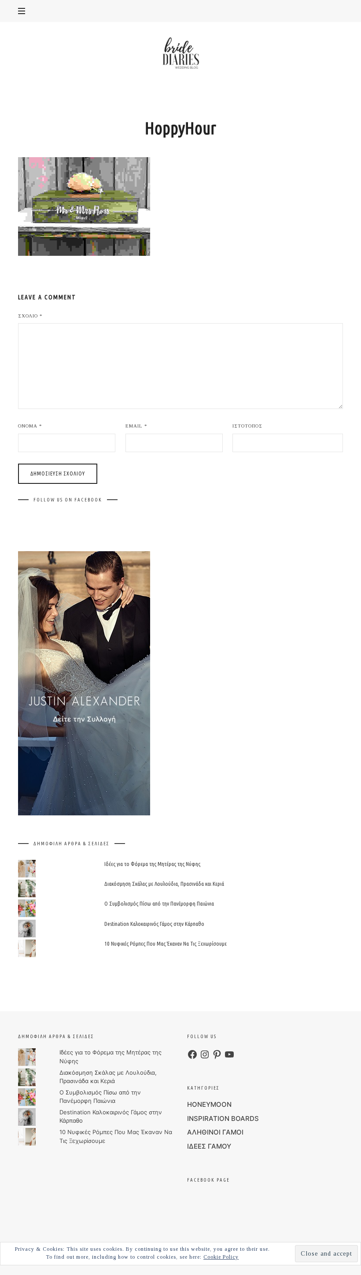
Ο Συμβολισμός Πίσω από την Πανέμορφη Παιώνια (159, 904)
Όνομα (30, 425)
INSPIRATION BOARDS (223, 1118)
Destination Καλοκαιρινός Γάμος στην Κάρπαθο (154, 924)
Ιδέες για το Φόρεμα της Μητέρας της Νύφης (152, 864)
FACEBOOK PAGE (208, 1180)
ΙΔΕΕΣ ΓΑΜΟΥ (209, 1146)
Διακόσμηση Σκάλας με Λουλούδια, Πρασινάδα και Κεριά (164, 884)
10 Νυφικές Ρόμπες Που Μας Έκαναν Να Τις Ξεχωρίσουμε (165, 943)
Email (136, 425)
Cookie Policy (221, 1257)
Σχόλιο (30, 315)
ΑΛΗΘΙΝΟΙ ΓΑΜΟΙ (215, 1132)
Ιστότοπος (247, 425)
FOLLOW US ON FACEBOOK (67, 499)
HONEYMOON (209, 1104)
